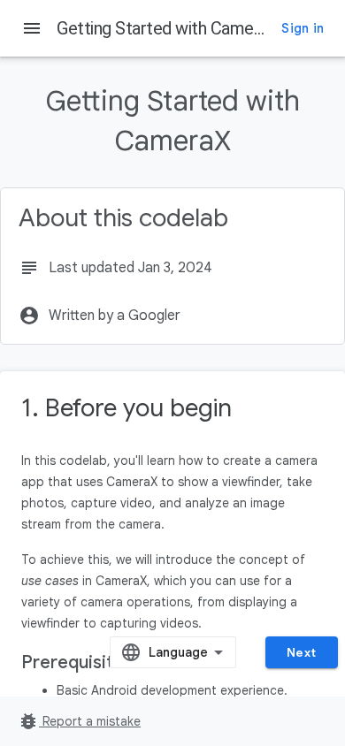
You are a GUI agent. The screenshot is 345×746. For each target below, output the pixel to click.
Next (302, 652)
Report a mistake (79, 721)
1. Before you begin (126, 407)
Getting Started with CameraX (168, 28)
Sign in (302, 28)
